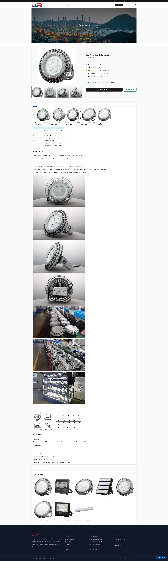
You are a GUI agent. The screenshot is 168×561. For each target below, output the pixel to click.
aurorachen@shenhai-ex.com (130, 1)
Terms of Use (134, 558)
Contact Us (109, 4)
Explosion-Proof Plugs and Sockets (96, 544)
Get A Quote (118, 4)
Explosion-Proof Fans (93, 536)
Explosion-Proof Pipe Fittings (95, 549)
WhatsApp (131, 89)
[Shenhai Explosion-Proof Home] (46, 534)
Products (62, 4)
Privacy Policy (127, 558)
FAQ (103, 4)
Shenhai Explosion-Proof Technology (41, 558)
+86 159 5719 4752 (119, 1)
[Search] (135, 5)
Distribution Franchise (69, 539)
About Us (79, 4)
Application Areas (71, 4)
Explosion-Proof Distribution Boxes (96, 541)
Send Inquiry (104, 89)
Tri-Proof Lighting (43, 44)
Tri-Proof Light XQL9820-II (41, 467)
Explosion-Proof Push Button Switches (97, 546)
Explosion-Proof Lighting (94, 534)
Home (56, 4)
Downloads (96, 4)
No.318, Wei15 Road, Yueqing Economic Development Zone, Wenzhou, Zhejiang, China (124, 544)
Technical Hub (87, 4)
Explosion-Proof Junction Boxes (95, 539)
